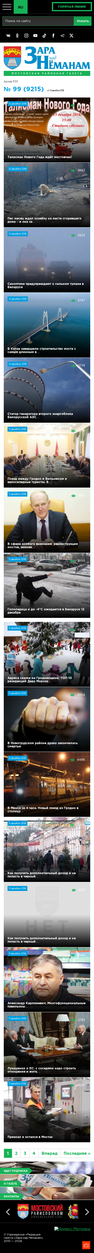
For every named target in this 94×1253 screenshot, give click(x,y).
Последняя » (77, 1153)
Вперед (49, 1153)
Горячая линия (72, 6)
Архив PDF (11, 81)
